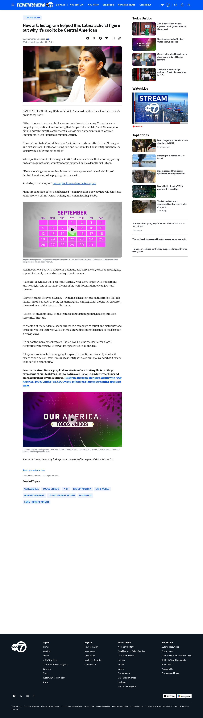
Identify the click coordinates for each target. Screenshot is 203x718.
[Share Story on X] (94, 38)
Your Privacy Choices (31, 706)
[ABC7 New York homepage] (35, 5)
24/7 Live (60, 4)
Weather (47, 651)
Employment (167, 651)
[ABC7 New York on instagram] (27, 696)
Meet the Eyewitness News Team (177, 656)
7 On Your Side (50, 660)
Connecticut (145, 4)
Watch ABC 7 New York (54, 678)
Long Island (108, 4)
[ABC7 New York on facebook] (14, 696)
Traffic (46, 656)
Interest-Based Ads (103, 706)
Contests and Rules (170, 673)
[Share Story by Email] (113, 38)
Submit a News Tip (170, 647)
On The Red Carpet (127, 678)
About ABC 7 (168, 664)
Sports (121, 669)
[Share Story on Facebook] (87, 38)
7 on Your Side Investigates (55, 664)
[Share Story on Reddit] (100, 38)
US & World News (126, 656)
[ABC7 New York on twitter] (21, 696)
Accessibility (167, 669)
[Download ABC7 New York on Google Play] (184, 696)
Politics (121, 660)
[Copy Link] (119, 38)
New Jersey (93, 4)
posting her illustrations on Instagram (74, 183)
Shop (45, 673)
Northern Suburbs (126, 4)
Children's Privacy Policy (50, 706)
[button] (13, 4)
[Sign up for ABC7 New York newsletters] (34, 696)
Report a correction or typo (33, 470)
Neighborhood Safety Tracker (131, 651)
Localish (47, 669)
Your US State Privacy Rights (71, 706)
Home (46, 647)
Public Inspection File (120, 706)
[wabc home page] (19, 646)
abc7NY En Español (127, 687)
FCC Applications (136, 706)
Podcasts (122, 682)
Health (121, 664)
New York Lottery (126, 647)
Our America (124, 673)
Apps (45, 682)
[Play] (160, 108)
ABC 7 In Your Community (174, 660)
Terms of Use (89, 706)
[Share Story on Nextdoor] (106, 38)
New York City (76, 4)
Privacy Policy (16, 706)
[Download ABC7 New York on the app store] (169, 696)
